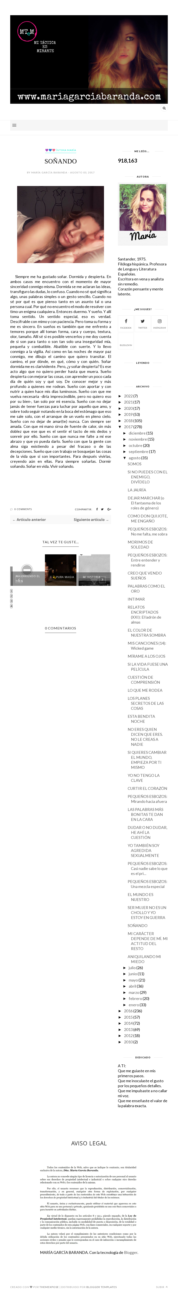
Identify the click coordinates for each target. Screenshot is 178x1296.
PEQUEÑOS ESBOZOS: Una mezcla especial (147, 884)
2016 (128, 1010)
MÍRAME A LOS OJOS (146, 656)
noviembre (138, 439)
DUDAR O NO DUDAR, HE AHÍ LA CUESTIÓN (147, 832)
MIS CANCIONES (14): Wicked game (147, 645)
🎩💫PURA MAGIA (61, 577)
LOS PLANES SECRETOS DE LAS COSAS (146, 703)
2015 (128, 1017)
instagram (159, 327)
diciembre (137, 433)
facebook (126, 327)
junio (133, 973)
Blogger (130, 1252)
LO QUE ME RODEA (145, 690)
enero (134, 1004)
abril (132, 986)
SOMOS (134, 463)
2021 (128, 402)
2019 (128, 414)
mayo (133, 980)
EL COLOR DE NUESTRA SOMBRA (147, 632)
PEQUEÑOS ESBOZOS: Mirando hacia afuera (147, 799)
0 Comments (23, 509)
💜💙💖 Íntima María (60, 150)
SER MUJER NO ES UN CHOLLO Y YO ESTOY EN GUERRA (147, 912)
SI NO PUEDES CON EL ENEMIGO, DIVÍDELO (148, 476)
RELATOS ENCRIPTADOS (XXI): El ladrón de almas (144, 614)
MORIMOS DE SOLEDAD (140, 544)
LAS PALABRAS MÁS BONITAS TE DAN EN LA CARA (145, 814)
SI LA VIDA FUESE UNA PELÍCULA (148, 667)
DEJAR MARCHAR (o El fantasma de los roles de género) (146, 503)
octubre (135, 445)
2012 (128, 1035)
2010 (128, 1041)
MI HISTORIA (92, 577)
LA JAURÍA (137, 489)
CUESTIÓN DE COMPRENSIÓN (144, 680)
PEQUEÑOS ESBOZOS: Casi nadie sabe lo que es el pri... (148, 868)
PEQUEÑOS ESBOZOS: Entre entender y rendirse (147, 560)
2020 (128, 408)
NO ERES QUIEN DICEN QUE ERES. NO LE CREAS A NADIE (145, 737)
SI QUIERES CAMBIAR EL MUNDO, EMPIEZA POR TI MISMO (147, 760)
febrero (135, 998)
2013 (128, 1029)
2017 (128, 426)
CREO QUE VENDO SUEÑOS (145, 575)
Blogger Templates (101, 1287)
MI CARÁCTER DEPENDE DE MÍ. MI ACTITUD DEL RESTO (148, 941)
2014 (128, 1023)
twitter (142, 327)
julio (132, 967)
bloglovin (126, 345)
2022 (128, 396)
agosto (134, 457)
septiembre (138, 451)
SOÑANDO (137, 925)
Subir (160, 1287)
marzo (134, 992)
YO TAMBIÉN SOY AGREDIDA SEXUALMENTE (143, 850)
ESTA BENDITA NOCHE (141, 719)
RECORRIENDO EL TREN (28, 578)
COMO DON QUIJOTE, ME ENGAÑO (148, 518)
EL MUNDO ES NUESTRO (140, 897)
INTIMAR (136, 599)
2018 (128, 420)
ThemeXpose (49, 1287)
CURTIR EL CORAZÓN (147, 788)
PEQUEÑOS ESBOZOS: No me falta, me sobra (147, 531)
